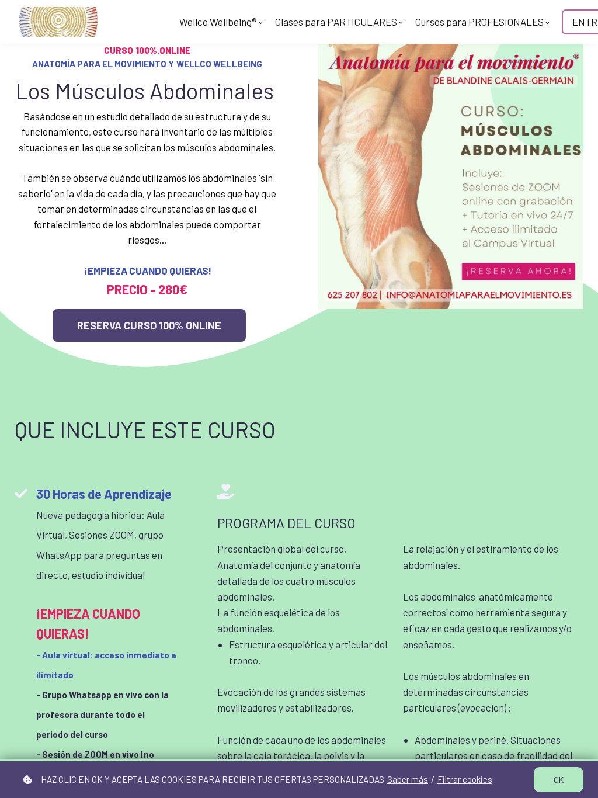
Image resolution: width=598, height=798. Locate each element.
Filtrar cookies (464, 779)
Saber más (407, 779)
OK (559, 780)
